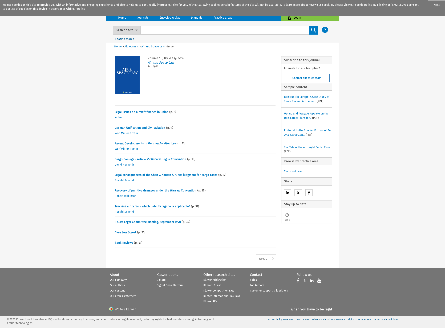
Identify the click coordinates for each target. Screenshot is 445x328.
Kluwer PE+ (210, 301)
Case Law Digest (125, 232)
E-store (161, 279)
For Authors (257, 285)
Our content (117, 290)
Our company (118, 279)
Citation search (124, 39)
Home (122, 17)
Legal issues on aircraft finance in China (141, 112)
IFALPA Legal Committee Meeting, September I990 (148, 222)
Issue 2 (263, 258)
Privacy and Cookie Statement (328, 319)
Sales (253, 279)
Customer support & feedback (269, 290)
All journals (131, 46)
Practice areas (222, 17)
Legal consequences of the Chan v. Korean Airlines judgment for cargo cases (166, 175)
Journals (142, 17)
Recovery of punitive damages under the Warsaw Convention (155, 190)
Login (297, 17)
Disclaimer (303, 319)
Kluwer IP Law (212, 285)
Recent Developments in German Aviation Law (145, 143)
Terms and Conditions (386, 319)
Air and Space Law (161, 62)
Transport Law (293, 171)
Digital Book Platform (170, 285)
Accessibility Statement (281, 319)
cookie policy (363, 4)
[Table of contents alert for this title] (287, 215)
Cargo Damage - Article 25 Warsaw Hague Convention (150, 159)
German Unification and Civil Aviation (140, 128)
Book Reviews (124, 243)
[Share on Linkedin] (287, 193)
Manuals (196, 17)
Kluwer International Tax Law (221, 296)
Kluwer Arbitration (214, 279)
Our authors (117, 285)
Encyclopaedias (170, 17)
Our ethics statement (123, 296)
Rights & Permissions (359, 319)
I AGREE (436, 5)
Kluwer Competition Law (218, 290)
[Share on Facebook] (309, 193)
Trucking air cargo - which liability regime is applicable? (152, 206)
